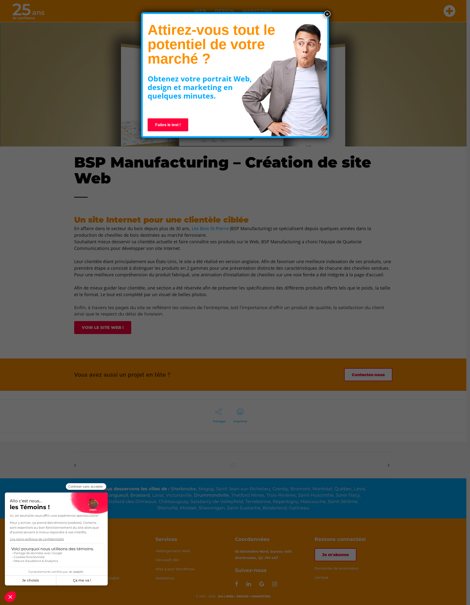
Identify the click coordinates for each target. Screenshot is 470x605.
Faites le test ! (168, 125)
